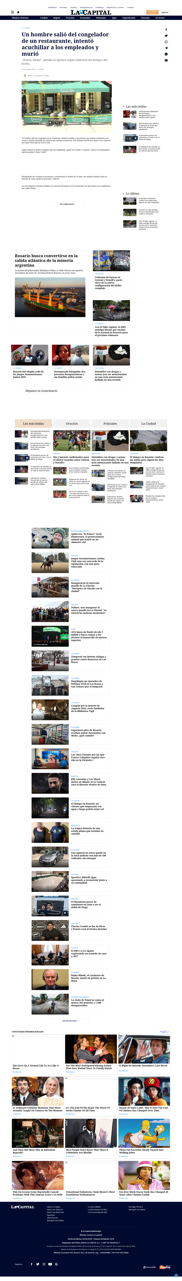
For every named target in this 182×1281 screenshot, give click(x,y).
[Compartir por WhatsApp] (166, 41)
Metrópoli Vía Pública (55, 1220)
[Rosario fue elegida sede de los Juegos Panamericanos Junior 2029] (29, 364)
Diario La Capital (53, 1207)
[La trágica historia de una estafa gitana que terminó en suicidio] (70, 832)
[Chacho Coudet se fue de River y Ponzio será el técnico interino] (70, 930)
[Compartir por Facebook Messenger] (166, 54)
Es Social (160, 18)
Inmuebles (52, 7)
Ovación (70, 18)
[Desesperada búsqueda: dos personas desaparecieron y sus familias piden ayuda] (141, 114)
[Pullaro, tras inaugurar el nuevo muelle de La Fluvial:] (70, 611)
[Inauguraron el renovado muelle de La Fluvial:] (70, 587)
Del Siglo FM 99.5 (136, 1207)
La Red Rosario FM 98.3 (97, 1210)
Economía (85, 18)
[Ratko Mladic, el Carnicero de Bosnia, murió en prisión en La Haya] (70, 979)
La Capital (26, 28)
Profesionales (86, 7)
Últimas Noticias (20, 18)
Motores (63, 7)
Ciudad (43, 18)
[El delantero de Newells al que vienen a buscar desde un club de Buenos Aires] (141, 149)
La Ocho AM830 (94, 1207)
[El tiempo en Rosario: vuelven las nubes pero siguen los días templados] (141, 201)
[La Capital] (91, 12)
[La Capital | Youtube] (50, 1264)
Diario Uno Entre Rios (55, 1212)
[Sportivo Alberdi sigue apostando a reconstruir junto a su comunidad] (70, 881)
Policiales (101, 18)
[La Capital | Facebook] (31, 1264)
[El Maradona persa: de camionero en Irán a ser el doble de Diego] (141, 138)
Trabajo (73, 7)
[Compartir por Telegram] (166, 48)
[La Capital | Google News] (56, 1264)
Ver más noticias (69, 1021)
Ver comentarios (67, 204)
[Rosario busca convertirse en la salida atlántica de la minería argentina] (50, 295)
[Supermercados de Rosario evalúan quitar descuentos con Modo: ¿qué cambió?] (70, 734)
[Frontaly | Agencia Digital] (163, 1267)
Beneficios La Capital (115, 7)
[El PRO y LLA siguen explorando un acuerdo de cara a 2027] (70, 955)
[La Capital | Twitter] (37, 1264)
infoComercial (52, 1218)
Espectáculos (128, 18)
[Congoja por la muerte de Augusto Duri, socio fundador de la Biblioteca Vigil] (70, 710)
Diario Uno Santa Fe (55, 1210)
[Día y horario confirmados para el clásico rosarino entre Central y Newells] (71, 470)
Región (56, 18)
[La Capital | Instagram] (43, 1264)
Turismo (130, 7)
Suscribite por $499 (152, 12)
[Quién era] (70, 538)
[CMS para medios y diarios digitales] (149, 1267)
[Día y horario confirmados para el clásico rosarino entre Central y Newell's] (71, 448)
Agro (114, 18)
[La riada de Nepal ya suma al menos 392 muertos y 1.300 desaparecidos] (70, 1004)
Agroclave (51, 1215)
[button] (12, 12)
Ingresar (164, 12)
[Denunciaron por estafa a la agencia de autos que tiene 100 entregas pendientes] (141, 126)
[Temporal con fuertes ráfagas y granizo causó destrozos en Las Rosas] (70, 661)
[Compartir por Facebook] (166, 29)
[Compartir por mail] (166, 60)
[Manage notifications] (176, 1276)
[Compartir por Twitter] (166, 35)
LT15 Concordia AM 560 (97, 1212)
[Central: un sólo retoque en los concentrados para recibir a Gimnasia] (141, 212)
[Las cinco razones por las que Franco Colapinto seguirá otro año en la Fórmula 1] (70, 759)
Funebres (99, 7)
